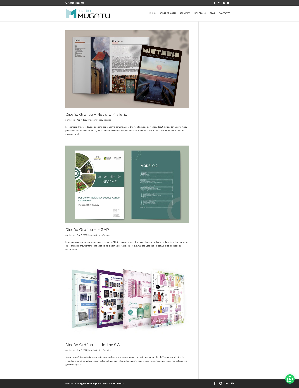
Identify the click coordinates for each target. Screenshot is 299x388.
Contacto (224, 13)
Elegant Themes (86, 383)
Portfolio (200, 13)
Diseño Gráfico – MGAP (87, 230)
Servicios (185, 13)
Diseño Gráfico (95, 119)
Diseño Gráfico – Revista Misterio (96, 115)
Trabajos (107, 119)
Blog (212, 13)
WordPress (118, 383)
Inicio (152, 13)
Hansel (72, 119)
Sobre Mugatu (167, 13)
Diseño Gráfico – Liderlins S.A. (92, 345)
